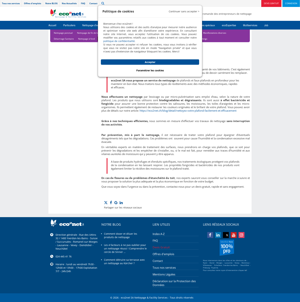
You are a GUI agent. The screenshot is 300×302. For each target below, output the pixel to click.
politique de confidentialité (119, 41)
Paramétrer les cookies (150, 70)
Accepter (150, 62)
